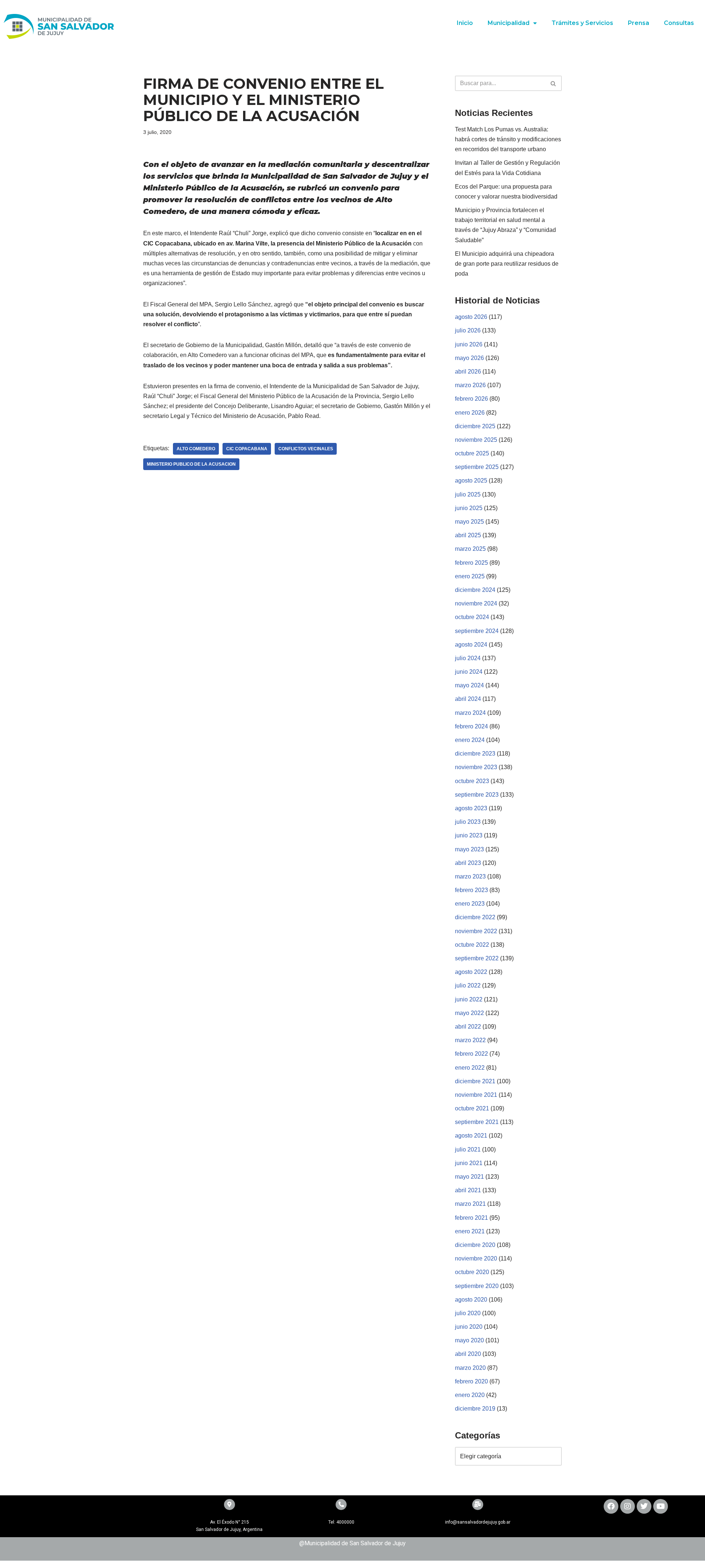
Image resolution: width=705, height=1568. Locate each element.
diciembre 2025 (475, 426)
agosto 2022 (471, 972)
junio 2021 (468, 1163)
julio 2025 (468, 494)
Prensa (638, 22)
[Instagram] (627, 1506)
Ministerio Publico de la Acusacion (191, 464)
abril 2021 (468, 1190)
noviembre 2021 (476, 1095)
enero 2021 (470, 1231)
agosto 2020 (471, 1299)
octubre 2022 (472, 945)
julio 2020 (468, 1313)
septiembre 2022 (477, 958)
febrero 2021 (471, 1218)
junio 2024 (468, 672)
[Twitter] (644, 1506)
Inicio (465, 22)
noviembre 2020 (476, 1258)
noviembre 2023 (476, 767)
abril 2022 (468, 1026)
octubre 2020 (472, 1272)
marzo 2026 (470, 385)
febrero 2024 (471, 726)
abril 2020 (468, 1354)
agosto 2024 (471, 644)
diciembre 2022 (475, 917)
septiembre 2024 (477, 631)
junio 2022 (468, 999)
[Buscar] (553, 83)
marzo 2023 (470, 876)
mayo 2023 (469, 849)
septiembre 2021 (477, 1122)
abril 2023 (468, 863)
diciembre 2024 (475, 590)
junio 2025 (468, 508)
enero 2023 (470, 904)
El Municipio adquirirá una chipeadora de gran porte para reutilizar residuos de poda (506, 264)
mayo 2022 (469, 1013)
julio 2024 (468, 658)
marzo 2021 (470, 1204)
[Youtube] (660, 1506)
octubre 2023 (472, 781)
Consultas (679, 22)
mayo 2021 (469, 1177)
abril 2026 (468, 371)
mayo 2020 (469, 1340)
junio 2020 (468, 1327)
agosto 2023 (471, 808)
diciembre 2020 (475, 1245)
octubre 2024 (472, 617)
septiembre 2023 (477, 795)
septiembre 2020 (477, 1286)
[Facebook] (611, 1506)
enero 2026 (470, 413)
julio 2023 (468, 822)
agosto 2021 (471, 1135)
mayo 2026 (469, 358)
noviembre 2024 (476, 603)
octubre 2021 (472, 1108)
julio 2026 (468, 330)
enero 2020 (470, 1395)
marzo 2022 (470, 1040)
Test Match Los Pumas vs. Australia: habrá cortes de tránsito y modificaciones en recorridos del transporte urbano (508, 139)
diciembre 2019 (475, 1408)
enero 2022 (470, 1068)
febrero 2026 (471, 399)
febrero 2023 (471, 890)
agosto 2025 (471, 480)
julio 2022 (468, 985)
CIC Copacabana (246, 448)
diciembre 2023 (475, 753)
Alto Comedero (196, 448)
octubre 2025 (472, 453)
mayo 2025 (469, 522)
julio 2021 (468, 1149)
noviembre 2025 (476, 440)
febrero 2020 (471, 1381)
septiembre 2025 (477, 467)
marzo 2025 (470, 549)
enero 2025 (470, 576)
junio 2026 (468, 344)
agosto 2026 (471, 317)
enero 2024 (470, 740)
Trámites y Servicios (582, 22)
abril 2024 (468, 699)
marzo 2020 (470, 1368)
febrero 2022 (471, 1054)
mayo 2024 (469, 685)
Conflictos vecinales (305, 448)
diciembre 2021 (475, 1081)
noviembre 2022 (476, 931)
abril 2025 (468, 535)
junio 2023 (468, 835)
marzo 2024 (470, 713)
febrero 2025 (471, 563)
